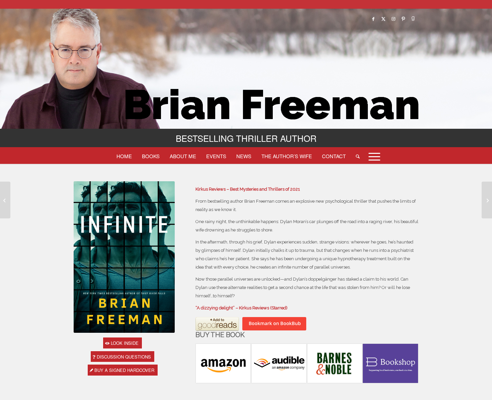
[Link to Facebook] (373, 19)
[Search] (357, 156)
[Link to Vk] (413, 19)
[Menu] (372, 156)
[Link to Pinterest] (403, 19)
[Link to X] (383, 19)
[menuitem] (124, 156)
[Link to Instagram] (393, 19)
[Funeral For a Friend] (5, 200)
